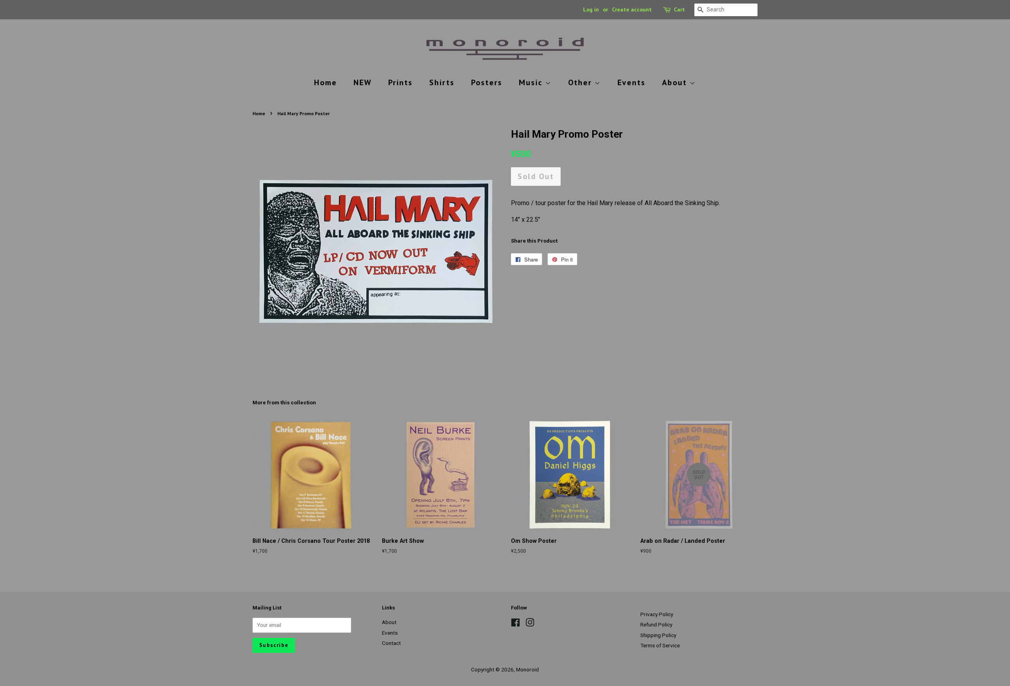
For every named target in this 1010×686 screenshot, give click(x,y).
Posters (486, 82)
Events (631, 82)
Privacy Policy (656, 614)
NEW (363, 82)
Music (532, 82)
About (676, 82)
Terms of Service (660, 645)
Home (325, 82)
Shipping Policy (658, 635)
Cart (679, 9)
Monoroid (527, 669)
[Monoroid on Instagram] (530, 624)
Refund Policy (656, 624)
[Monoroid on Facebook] (515, 624)
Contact (391, 643)
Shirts (441, 82)
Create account (632, 9)
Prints (400, 82)
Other (581, 82)
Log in (591, 9)
